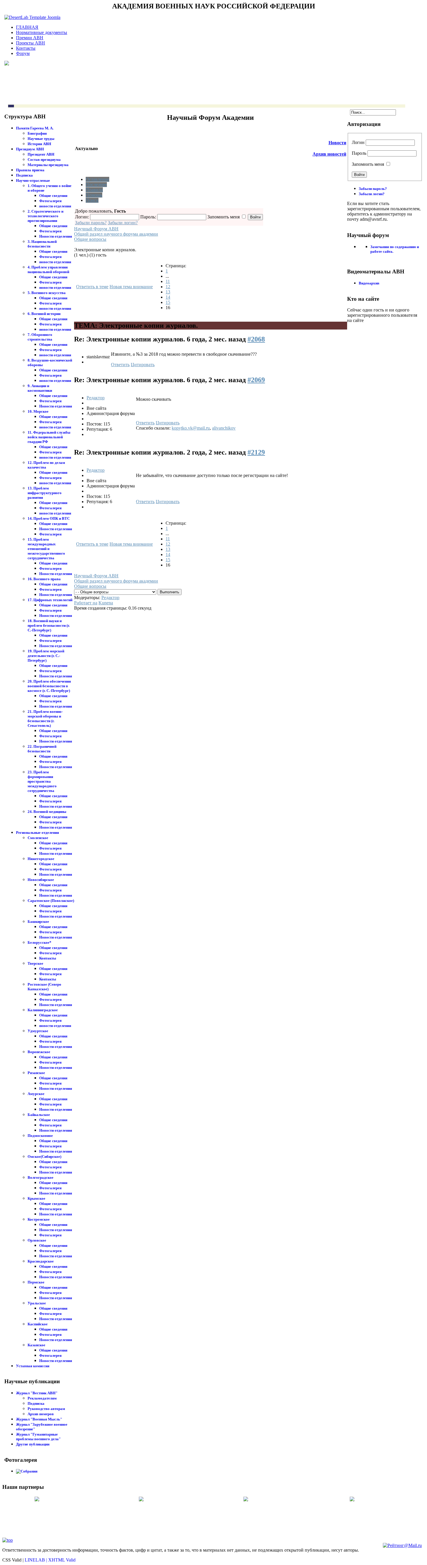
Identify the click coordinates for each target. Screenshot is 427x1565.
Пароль (359, 153)
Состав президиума (44, 159)
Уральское (37, 1303)
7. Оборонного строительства (40, 336)
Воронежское (39, 1052)
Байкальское (39, 1114)
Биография (37, 133)
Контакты (25, 48)
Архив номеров (41, 1414)
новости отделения (55, 206)
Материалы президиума (48, 165)
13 (168, 291)
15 (168, 302)
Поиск (92, 200)
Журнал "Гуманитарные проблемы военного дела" (38, 1436)
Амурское (36, 1094)
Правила (94, 189)
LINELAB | (36, 1559)
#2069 (256, 380)
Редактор (96, 397)
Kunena (105, 602)
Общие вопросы (90, 239)
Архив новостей (329, 154)
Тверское (35, 963)
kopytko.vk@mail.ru (191, 427)
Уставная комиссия (32, 1366)
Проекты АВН (30, 42)
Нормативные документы (41, 32)
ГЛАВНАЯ (27, 27)
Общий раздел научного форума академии (116, 234)
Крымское (36, 1198)
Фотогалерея (50, 201)
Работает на (85, 602)
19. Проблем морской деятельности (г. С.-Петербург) (46, 656)
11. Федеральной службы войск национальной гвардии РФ (49, 437)
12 (168, 286)
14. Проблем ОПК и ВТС (49, 518)
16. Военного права (44, 579)
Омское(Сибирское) (44, 1156)
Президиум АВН (30, 149)
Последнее (96, 184)
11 (168, 281)
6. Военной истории (44, 313)
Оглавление (97, 179)
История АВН (39, 144)
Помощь (94, 195)
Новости (337, 142)
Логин (358, 142)
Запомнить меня (368, 164)
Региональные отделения (37, 832)
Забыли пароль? (91, 222)
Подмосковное (40, 1135)
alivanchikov (224, 427)
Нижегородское (41, 859)
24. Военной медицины (47, 811)
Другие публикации (32, 1444)
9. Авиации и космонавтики (40, 388)
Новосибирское (41, 879)
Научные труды (41, 138)
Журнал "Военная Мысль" (39, 1419)
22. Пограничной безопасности (42, 748)
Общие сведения (53, 195)
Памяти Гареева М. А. (34, 128)
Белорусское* (39, 942)
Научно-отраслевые (33, 180)
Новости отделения (55, 236)
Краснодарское (41, 1261)
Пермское (36, 1282)
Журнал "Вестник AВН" (37, 1393)
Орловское (37, 1240)
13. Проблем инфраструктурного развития (45, 493)
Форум (23, 53)
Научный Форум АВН (96, 228)
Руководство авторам (46, 1408)
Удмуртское (38, 1031)
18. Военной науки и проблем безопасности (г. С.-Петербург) (49, 625)
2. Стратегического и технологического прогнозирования (45, 216)
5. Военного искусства (47, 293)
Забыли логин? (123, 222)
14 (168, 297)
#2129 (256, 452)
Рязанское (36, 1073)
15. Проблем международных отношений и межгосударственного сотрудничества (46, 548)
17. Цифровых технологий (50, 600)
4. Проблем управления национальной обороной (48, 269)
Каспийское (38, 1324)
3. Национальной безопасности (42, 243)
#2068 (256, 339)
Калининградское (43, 1010)
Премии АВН (29, 37)
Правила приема (30, 170)
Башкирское (38, 921)
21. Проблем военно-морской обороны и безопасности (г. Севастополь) (45, 718)
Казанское (36, 1345)
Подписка (24, 175)
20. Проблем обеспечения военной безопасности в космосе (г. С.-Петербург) (49, 686)
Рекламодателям (42, 1398)
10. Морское (38, 411)
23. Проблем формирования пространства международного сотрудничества (42, 781)
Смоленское (38, 838)
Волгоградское (40, 1177)
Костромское (39, 1219)
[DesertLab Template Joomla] (32, 17)
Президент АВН (41, 154)
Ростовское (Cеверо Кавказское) (44, 986)
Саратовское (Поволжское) (51, 900)
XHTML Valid (62, 1559)
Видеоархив (369, 283)
